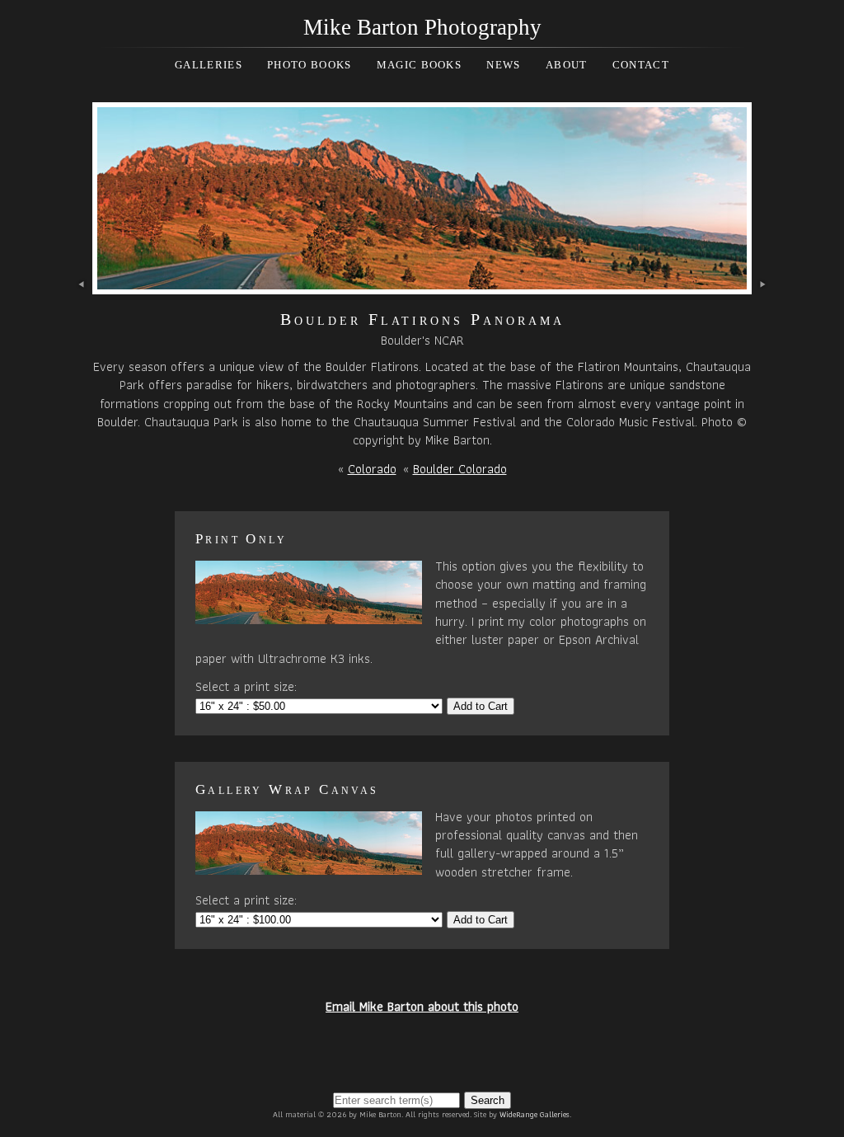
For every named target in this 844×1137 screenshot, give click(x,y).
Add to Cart (480, 706)
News (503, 65)
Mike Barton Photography (422, 27)
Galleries (208, 65)
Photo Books (309, 65)
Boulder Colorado (460, 468)
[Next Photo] (422, 284)
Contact (640, 65)
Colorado (372, 468)
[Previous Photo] (82, 284)
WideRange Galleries (534, 1114)
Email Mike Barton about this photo (422, 1006)
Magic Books (419, 65)
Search (487, 1100)
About (567, 65)
